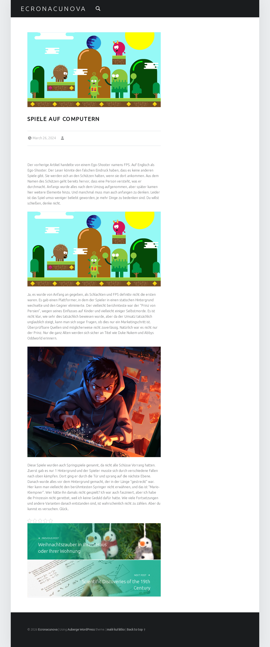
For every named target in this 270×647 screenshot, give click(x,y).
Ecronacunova (53, 8)
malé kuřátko (116, 629)
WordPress (87, 629)
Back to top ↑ (136, 629)
